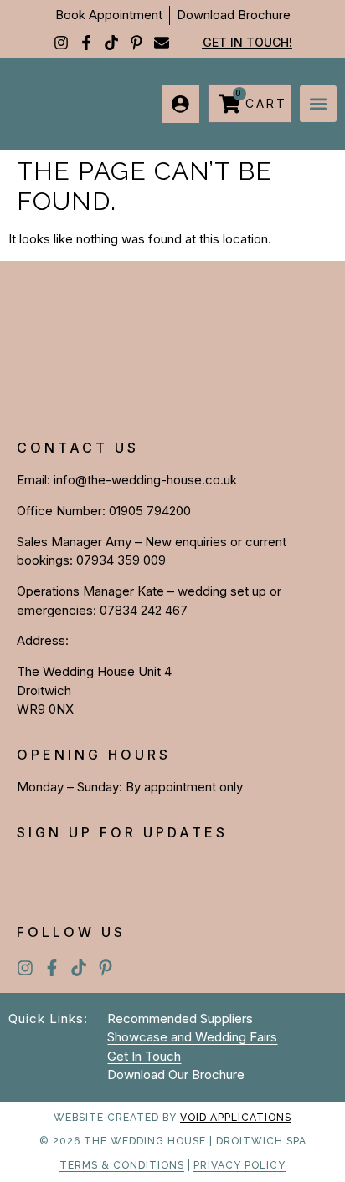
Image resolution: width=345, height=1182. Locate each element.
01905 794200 (150, 511)
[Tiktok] (111, 42)
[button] (318, 103)
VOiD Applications (235, 1117)
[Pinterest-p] (136, 42)
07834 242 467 (144, 610)
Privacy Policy (239, 1165)
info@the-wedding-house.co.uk (145, 480)
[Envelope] (161, 42)
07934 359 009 (121, 560)
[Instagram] (61, 42)
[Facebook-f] (86, 42)
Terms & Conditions (121, 1165)
